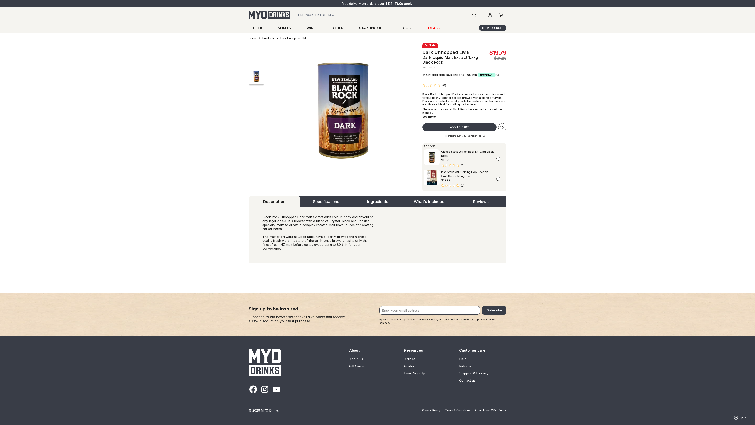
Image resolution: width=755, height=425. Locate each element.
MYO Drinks (270, 410)
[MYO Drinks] (269, 15)
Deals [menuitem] (434, 28)
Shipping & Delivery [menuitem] (473, 373)
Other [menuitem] (337, 28)
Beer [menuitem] (257, 28)
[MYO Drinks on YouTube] (276, 389)
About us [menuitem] (356, 359)
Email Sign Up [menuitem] (414, 373)
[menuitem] (490, 15)
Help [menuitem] (462, 359)
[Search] (474, 15)
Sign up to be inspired (273, 309)
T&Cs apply (403, 4)
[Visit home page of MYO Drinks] (265, 362)
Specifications (326, 201)
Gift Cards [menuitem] (356, 366)
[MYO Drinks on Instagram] (264, 389)
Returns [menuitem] (465, 366)
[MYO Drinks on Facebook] (253, 389)
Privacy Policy (430, 319)
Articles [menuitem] (409, 359)
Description (274, 201)
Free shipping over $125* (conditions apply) (464, 136)
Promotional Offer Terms (490, 410)
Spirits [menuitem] (284, 28)
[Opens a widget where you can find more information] (740, 418)
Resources (495, 28)
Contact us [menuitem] (467, 380)
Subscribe (494, 310)
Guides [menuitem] (409, 366)
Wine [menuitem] (311, 28)
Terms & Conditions (457, 410)
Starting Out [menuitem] (372, 28)
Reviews (481, 201)
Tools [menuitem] (406, 28)
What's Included (429, 201)
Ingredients (377, 201)
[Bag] (500, 15)
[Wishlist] (502, 127)
